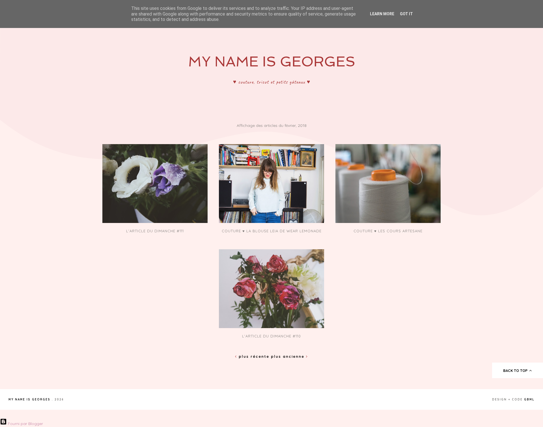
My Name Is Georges (271, 61)
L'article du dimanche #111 (155, 231)
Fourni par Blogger (25, 423)
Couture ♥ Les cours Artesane (388, 231)
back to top (516, 370)
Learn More (382, 14)
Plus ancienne (288, 356)
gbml (529, 399)
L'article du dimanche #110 (271, 336)
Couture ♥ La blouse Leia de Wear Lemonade (272, 231)
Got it (406, 14)
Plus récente (254, 356)
